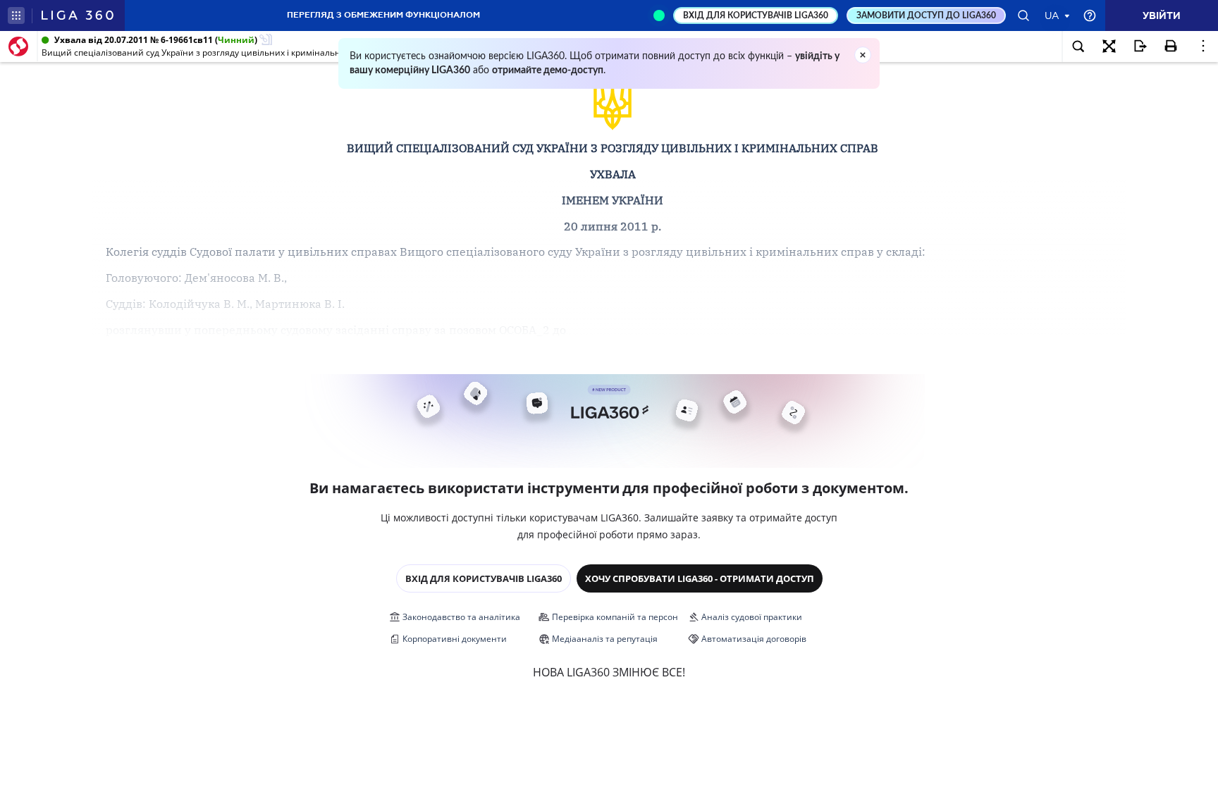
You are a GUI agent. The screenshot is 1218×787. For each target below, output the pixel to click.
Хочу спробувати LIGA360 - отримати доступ (699, 578)
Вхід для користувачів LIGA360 (483, 578)
